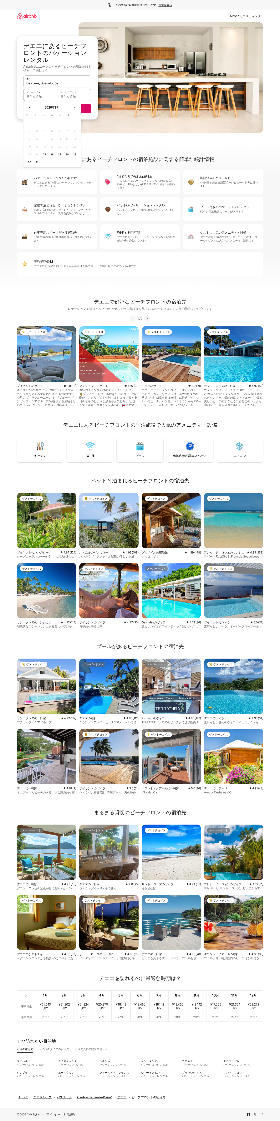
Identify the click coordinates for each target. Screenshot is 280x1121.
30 (29, 162)
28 (67, 154)
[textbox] (40, 96)
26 (51, 154)
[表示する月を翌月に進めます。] (74, 107)
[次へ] (147, 318)
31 (37, 162)
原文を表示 (165, 5)
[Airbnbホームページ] (27, 16)
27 (59, 154)
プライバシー (52, 1114)
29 (74, 154)
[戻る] (133, 318)
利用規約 (69, 1114)
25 (44, 154)
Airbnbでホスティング (245, 16)
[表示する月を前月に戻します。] (30, 107)
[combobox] (57, 83)
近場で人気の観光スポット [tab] (91, 1049)
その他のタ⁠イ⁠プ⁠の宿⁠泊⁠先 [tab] (54, 1049)
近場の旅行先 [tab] (25, 1049)
